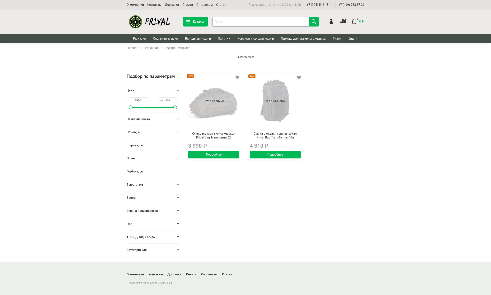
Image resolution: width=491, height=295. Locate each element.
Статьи (221, 5)
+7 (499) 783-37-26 (351, 5)
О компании (135, 5)
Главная (132, 48)
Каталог (199, 21)
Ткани (337, 38)
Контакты (154, 5)
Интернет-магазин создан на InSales (149, 283)
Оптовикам (204, 5)
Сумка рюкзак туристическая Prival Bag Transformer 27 (213, 135)
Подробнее (214, 154)
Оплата (187, 5)
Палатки (224, 38)
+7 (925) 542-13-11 (320, 5)
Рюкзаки (139, 38)
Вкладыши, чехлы (198, 38)
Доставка (172, 5)
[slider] (131, 107)
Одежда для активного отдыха (303, 38)
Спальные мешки (165, 38)
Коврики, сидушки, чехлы (255, 38)
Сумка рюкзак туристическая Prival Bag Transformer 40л (275, 135)
